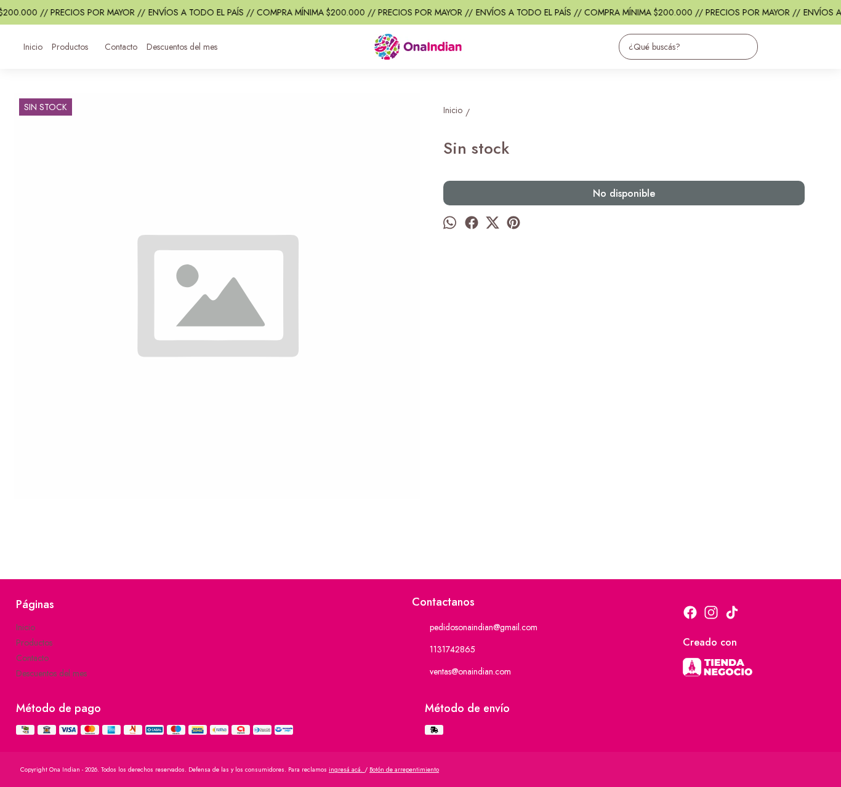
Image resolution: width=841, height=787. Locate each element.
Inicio (32, 47)
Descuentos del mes (182, 47)
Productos (70, 47)
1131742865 (452, 649)
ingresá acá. (346, 769)
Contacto (121, 47)
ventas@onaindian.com (470, 671)
